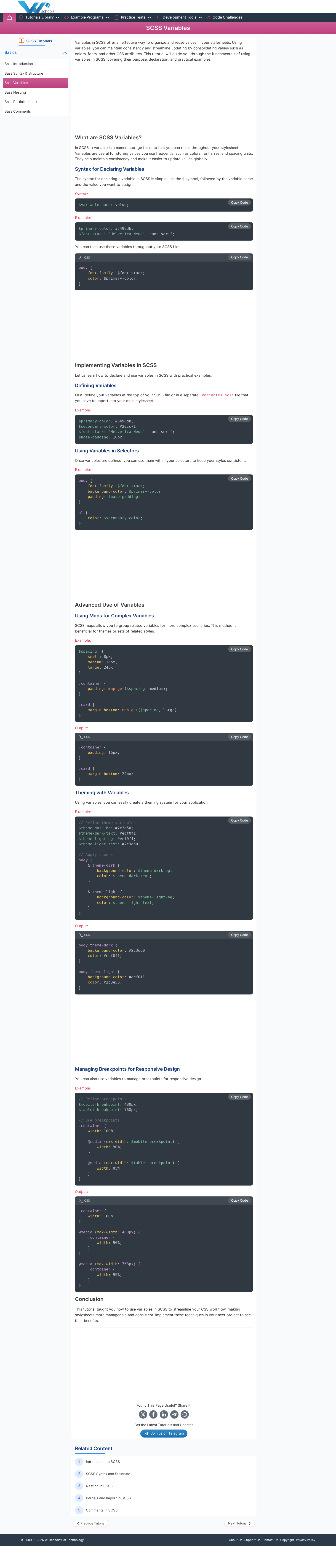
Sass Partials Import (21, 102)
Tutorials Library (39, 17)
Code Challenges (228, 17)
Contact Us (270, 1540)
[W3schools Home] (36, 6)
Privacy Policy (305, 1540)
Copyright (287, 1540)
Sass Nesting (15, 92)
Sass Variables (16, 83)
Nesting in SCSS (99, 1486)
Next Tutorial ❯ (239, 1523)
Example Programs (87, 17)
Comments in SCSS (102, 1510)
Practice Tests (133, 17)
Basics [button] (11, 52)
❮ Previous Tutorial (91, 1523)
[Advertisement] (35, 192)
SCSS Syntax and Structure (108, 1474)
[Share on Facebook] (153, 1414)
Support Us (252, 1540)
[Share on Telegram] (174, 1414)
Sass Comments (18, 111)
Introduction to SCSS (103, 1462)
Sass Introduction (19, 64)
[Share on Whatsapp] (185, 1414)
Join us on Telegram (167, 1433)
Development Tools (180, 17)
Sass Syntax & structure (24, 73)
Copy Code (239, 202)
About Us (236, 1540)
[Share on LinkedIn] (164, 1414)
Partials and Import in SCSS (108, 1498)
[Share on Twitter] (143, 1414)
